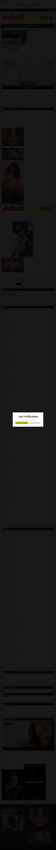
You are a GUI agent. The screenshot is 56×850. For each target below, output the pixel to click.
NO (34, 422)
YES (21, 422)
